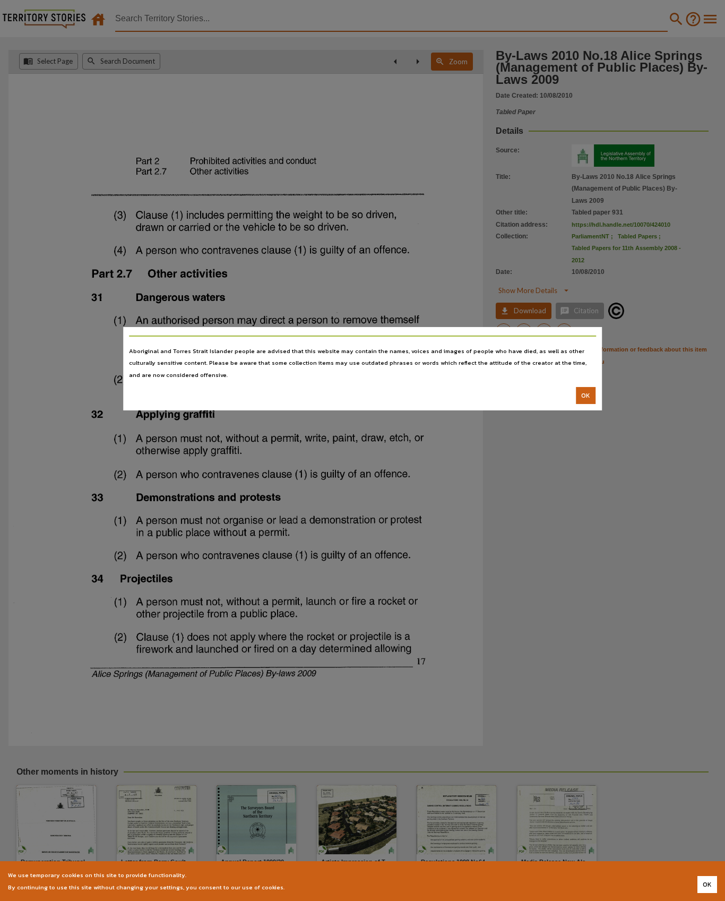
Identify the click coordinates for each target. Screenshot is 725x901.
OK (585, 395)
